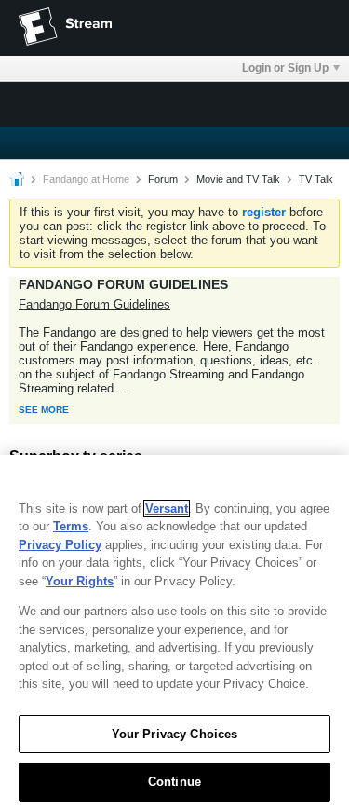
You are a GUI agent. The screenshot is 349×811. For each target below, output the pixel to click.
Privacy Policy (60, 545)
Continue (174, 782)
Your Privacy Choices (175, 734)
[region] (174, 633)
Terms (70, 526)
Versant (166, 508)
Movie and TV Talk (238, 179)
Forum (163, 179)
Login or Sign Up (285, 68)
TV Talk (316, 179)
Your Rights (80, 581)
